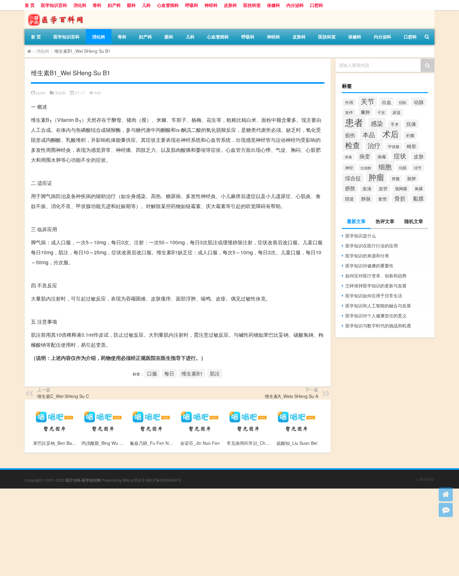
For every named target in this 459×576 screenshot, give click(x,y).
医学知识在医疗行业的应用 (371, 245)
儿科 (146, 5)
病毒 (382, 156)
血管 (383, 188)
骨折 (400, 198)
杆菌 (410, 135)
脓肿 (411, 178)
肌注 (215, 373)
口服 (152, 373)
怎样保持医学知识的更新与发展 (376, 285)
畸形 (411, 146)
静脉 (366, 198)
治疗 (374, 145)
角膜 (419, 188)
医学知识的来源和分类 (367, 255)
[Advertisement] (187, 532)
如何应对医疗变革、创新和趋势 (376, 275)
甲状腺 (393, 146)
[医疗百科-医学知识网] (57, 12)
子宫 (381, 112)
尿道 (396, 112)
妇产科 (114, 5)
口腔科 (316, 5)
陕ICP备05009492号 (163, 480)
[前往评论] (446, 510)
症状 (400, 155)
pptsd (41, 92)
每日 (169, 373)
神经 (349, 168)
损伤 (350, 135)
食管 (382, 198)
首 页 (30, 5)
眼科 (131, 5)
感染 (377, 123)
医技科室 (252, 5)
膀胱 (350, 188)
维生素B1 (192, 373)
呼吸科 (191, 5)
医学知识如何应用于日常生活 (373, 295)
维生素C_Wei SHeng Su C (63, 396)
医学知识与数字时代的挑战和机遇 (378, 325)
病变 (364, 156)
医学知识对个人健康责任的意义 (376, 315)
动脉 (419, 102)
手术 (395, 124)
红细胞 (366, 167)
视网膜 (401, 188)
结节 (418, 168)
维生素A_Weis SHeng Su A (291, 396)
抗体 (411, 123)
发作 (349, 112)
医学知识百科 (54, 5)
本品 (369, 134)
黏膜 (418, 198)
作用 (349, 102)
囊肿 (365, 111)
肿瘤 (376, 176)
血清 (367, 188)
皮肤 (419, 156)
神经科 (211, 5)
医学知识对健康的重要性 (369, 265)
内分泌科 (295, 5)
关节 (367, 101)
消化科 (79, 5)
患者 (354, 121)
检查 (352, 145)
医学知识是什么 (360, 235)
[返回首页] (446, 494)
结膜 (403, 167)
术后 (391, 133)
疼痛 (348, 157)
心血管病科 (168, 5)
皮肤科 (230, 5)
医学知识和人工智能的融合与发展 (378, 305)
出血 (386, 101)
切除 (402, 102)
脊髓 (396, 178)
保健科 (273, 5)
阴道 (349, 199)
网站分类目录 (134, 480)
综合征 (353, 178)
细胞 (385, 166)
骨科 (97, 5)
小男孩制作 (425, 479)
